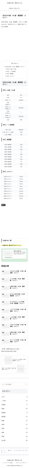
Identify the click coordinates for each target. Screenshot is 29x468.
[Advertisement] (14, 44)
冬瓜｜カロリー (11, 76)
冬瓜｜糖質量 (10, 73)
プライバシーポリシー (21, 462)
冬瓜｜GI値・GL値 (11, 69)
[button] (26, 384)
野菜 (4, 204)
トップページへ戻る (7, 462)
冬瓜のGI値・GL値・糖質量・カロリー (15, 66)
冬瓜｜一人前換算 (11, 71)
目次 (12, 63)
